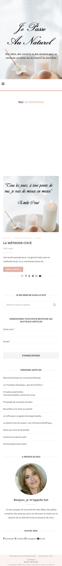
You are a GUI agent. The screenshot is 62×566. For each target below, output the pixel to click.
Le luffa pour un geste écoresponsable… (22, 416)
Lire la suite (12, 269)
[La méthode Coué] (31, 204)
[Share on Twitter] (29, 275)
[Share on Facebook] (26, 276)
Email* (6, 341)
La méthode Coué (17, 243)
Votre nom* (8, 329)
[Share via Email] (40, 276)
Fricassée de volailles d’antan (17, 402)
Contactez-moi (45, 556)
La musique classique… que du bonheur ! (23, 384)
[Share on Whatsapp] (36, 276)
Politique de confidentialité (22, 556)
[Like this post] (22, 276)
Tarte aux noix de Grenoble (16, 430)
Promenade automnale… (15, 444)
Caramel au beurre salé (14, 437)
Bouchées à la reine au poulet (17, 409)
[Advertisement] (31, 140)
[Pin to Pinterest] (33, 276)
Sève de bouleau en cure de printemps (22, 377)
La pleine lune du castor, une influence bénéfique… (28, 423)
